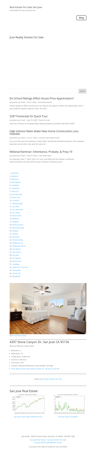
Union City (16, 273)
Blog (81, 17)
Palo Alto (15, 237)
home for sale (44, 120)
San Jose (15, 255)
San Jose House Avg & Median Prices (28, 417)
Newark (15, 231)
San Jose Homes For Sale (52, 379)
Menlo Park (16, 216)
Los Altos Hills (17, 209)
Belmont (14, 176)
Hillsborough (17, 203)
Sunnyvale (16, 270)
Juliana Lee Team (18, 102)
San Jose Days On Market (68, 417)
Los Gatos (16, 212)
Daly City (14, 191)
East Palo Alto (16, 194)
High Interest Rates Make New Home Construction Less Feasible (44, 132)
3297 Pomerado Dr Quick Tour (29, 116)
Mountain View (18, 228)
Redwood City (17, 243)
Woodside (16, 276)
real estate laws (45, 155)
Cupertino (15, 188)
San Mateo (16, 258)
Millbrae (15, 219)
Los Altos (15, 206)
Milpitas (15, 222)
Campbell (15, 185)
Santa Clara (16, 261)
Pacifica (15, 234)
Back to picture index (18, 335)
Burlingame (16, 182)
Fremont (15, 200)
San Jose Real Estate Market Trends (48, 442)
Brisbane (14, 179)
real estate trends (45, 102)
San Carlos (16, 252)
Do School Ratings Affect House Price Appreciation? (42, 98)
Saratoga (15, 264)
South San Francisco (20, 267)
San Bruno (16, 249)
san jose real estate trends (49, 138)
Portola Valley (17, 240)
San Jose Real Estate (24, 391)
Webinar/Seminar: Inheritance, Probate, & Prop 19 (41, 152)
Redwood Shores (19, 246)
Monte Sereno (17, 225)
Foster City (15, 197)
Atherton (14, 173)
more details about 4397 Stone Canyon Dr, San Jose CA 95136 (35, 369)
